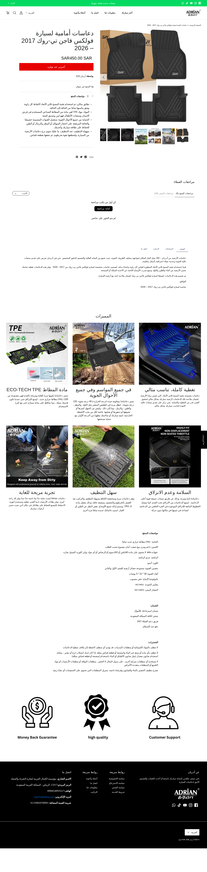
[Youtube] (191, 3)
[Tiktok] (187, 3)
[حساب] (21, 13)
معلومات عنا (110, 13)
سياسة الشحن (118, 787)
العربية (12, 3)
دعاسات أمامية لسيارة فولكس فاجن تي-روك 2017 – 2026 (167, 25)
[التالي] (103, 77)
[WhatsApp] (183, 3)
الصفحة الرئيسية (195, 25)
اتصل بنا (94, 13)
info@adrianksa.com (44, 796)
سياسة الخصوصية (117, 778)
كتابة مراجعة (103, 208)
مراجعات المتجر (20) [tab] (164, 193)
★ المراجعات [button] (203, 440)
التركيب (94, 792)
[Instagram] (195, 3)
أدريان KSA (81, 76)
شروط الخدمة (118, 792)
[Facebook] (200, 3)
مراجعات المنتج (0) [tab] (184, 193)
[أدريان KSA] (193, 12)
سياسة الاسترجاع (117, 783)
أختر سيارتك (127, 13)
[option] (144, 77)
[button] (29, 12)
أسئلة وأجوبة (79, 13)
